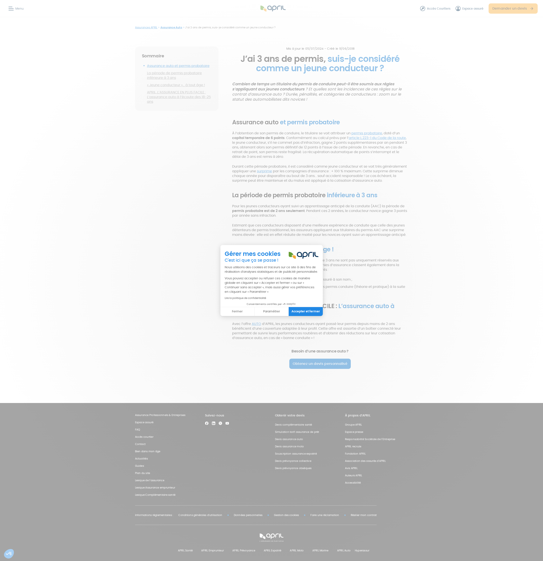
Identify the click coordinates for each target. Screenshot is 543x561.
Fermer (237, 311)
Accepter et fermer (305, 311)
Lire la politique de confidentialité (245, 298)
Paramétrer (271, 311)
